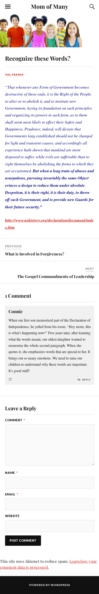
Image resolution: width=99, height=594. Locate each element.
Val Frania (14, 74)
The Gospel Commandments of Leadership (55, 276)
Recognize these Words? (37, 58)
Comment (15, 420)
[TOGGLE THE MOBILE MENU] (8, 6)
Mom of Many (49, 6)
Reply (86, 379)
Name (11, 473)
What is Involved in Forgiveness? (34, 253)
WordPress (60, 585)
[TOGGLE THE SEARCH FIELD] (91, 6)
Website (12, 516)
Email (11, 494)
